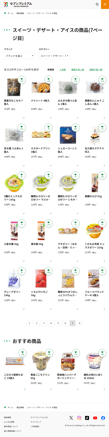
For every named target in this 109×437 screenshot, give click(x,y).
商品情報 (20, 13)
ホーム (10, 13)
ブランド (8, 49)
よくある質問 (9, 422)
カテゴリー (44, 49)
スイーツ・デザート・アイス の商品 (42, 13)
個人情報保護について (12, 431)
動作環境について (11, 426)
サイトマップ (36, 422)
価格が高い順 (95, 69)
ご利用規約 (35, 426)
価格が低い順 (77, 69)
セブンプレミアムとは (39, 417)
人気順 (62, 69)
